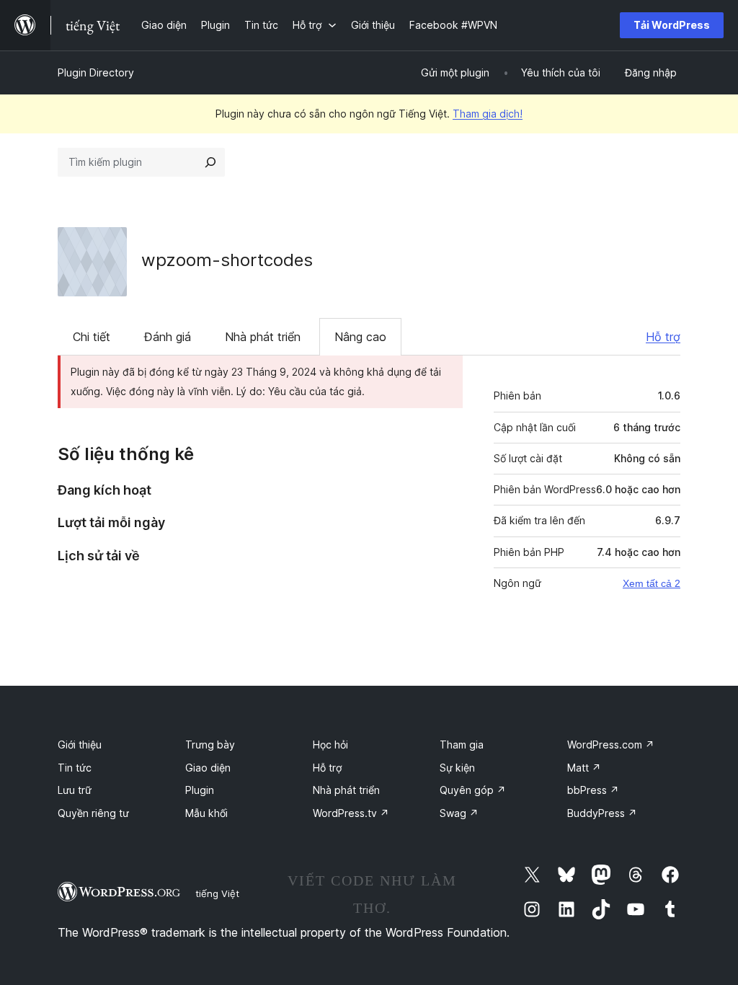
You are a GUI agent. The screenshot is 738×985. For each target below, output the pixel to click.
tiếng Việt (217, 893)
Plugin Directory (96, 72)
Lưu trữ (75, 790)
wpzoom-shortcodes (227, 259)
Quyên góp (473, 790)
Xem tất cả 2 (651, 583)
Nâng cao (360, 337)
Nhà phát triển (263, 337)
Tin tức (75, 767)
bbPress (593, 790)
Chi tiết (91, 337)
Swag (459, 813)
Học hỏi (330, 744)
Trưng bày (210, 744)
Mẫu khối (206, 813)
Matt (584, 767)
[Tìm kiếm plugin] (210, 162)
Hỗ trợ (663, 337)
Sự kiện (457, 767)
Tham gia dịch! (488, 113)
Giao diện (208, 767)
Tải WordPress (671, 25)
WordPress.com (610, 744)
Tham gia (462, 744)
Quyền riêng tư (93, 813)
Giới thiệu (80, 744)
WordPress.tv (351, 813)
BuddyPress (602, 813)
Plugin (199, 790)
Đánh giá (167, 337)
